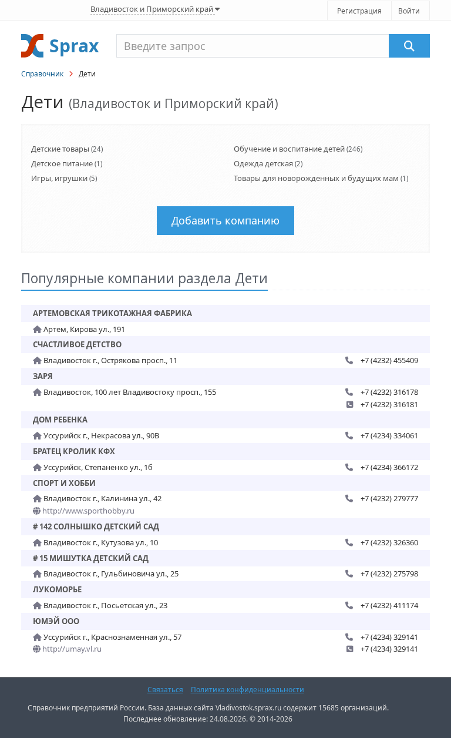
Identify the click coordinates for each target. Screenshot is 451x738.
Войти (409, 11)
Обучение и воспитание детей (289, 148)
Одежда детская (263, 163)
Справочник (42, 74)
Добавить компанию (225, 220)
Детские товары (60, 148)
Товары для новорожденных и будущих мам (316, 178)
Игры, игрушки (59, 178)
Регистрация (359, 11)
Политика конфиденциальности (247, 690)
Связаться (165, 690)
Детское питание (62, 163)
